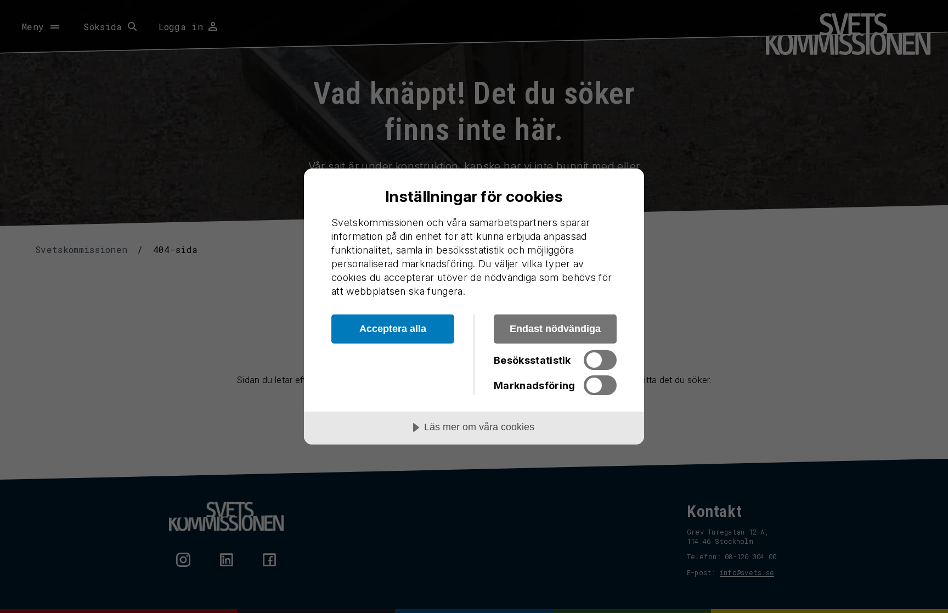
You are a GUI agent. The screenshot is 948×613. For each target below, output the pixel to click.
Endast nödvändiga (555, 328)
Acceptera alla (392, 328)
